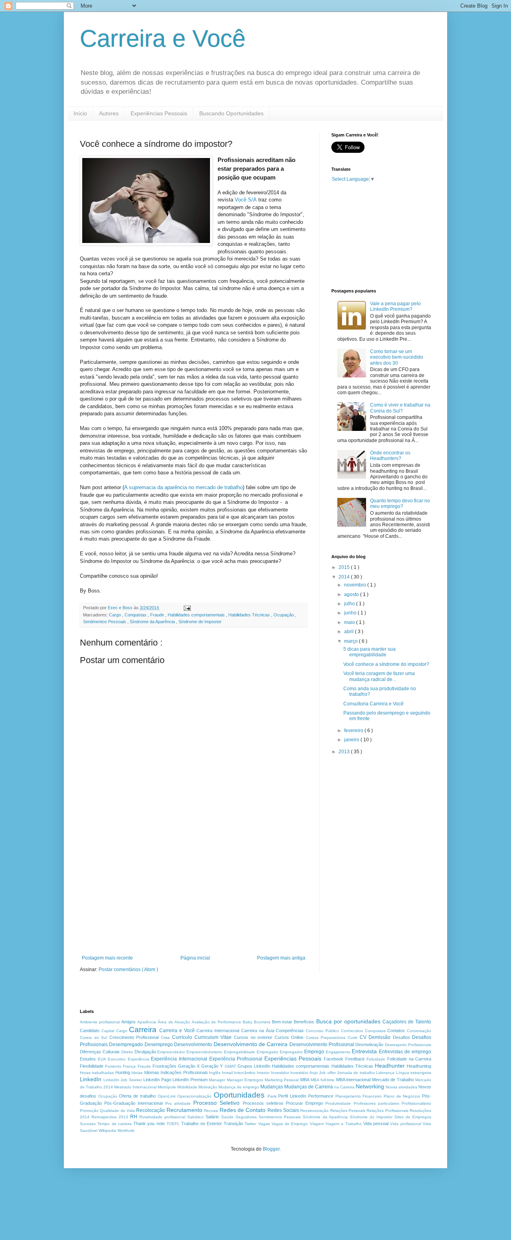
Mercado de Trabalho (393, 1079)
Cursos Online (289, 1037)
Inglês (214, 1072)
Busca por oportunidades (348, 1021)
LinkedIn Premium (190, 1079)
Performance (320, 1096)
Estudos (88, 1058)
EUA (102, 1059)
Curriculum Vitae (213, 1037)
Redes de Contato (243, 1110)
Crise (165, 1037)
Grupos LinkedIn (254, 1066)
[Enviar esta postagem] (187, 607)
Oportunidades (239, 1095)
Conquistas (136, 614)
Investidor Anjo (303, 1072)
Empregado (267, 1052)
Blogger (271, 1149)
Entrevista (364, 1051)
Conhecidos (352, 1031)
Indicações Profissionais (184, 1072)
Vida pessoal (375, 1123)
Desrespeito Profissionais (408, 1045)
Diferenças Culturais (100, 1051)
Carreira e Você (163, 38)
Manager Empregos (245, 1080)
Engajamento (338, 1052)
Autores (109, 113)
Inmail (227, 1072)
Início (80, 113)
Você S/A (246, 200)
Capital (107, 1031)
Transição (233, 1123)
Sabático (195, 1117)
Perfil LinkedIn (292, 1096)
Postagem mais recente (107, 958)
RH (133, 1117)
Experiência (138, 1059)
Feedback (355, 1058)
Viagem (317, 1124)
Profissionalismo (416, 1103)
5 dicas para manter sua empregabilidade (369, 652)
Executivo (117, 1059)
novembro (355, 585)
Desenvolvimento (193, 1044)
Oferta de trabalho (137, 1096)
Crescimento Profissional (134, 1037)
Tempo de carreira (114, 1124)
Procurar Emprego (304, 1103)
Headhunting (419, 1066)
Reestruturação (314, 1110)
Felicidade (375, 1059)
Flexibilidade (91, 1066)
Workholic (126, 1130)
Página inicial (195, 958)
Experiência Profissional (236, 1059)
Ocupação (284, 614)
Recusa (211, 1110)
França (129, 1066)
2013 (345, 751)
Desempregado (126, 1044)
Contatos (396, 1030)
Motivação (207, 1087)
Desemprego (159, 1044)
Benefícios (304, 1021)
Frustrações (164, 1066)
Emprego (314, 1051)
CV (363, 1037)
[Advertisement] (194, 895)
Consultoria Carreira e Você (373, 704)
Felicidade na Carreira (409, 1058)
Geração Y (212, 1066)
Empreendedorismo (204, 1052)
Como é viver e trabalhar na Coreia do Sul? (400, 407)
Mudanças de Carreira (308, 1087)
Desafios (401, 1037)
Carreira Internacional (217, 1030)
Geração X (189, 1066)
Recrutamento (184, 1110)
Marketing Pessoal (282, 1080)
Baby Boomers (256, 1022)
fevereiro (354, 730)
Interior (263, 1072)
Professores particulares (376, 1103)
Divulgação (145, 1051)
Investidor (280, 1072)
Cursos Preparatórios (326, 1037)
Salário (212, 1116)
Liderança (385, 1072)
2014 (345, 577)
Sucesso (88, 1124)
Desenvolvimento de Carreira (251, 1044)
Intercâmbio (245, 1072)
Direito (127, 1052)
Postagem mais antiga (281, 958)
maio (350, 622)
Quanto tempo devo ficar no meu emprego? (400, 503)
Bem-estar (282, 1021)
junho (351, 613)
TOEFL (173, 1124)
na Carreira (344, 1087)
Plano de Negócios (402, 1096)
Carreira (142, 1029)
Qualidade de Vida (117, 1110)
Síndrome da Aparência (153, 621)
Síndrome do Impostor (200, 621)
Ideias (137, 1072)
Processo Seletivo (216, 1103)
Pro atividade (178, 1103)
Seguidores (246, 1117)
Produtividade (338, 1103)
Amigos (128, 1021)
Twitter (250, 1124)
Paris (272, 1096)
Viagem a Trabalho (343, 1124)
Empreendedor (171, 1052)
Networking (370, 1086)
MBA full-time (323, 1080)
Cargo (115, 614)
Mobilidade (187, 1087)
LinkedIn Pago (157, 1079)
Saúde (227, 1117)
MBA (304, 1079)
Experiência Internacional (179, 1059)
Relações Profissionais (387, 1110)
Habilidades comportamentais (197, 614)
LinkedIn (90, 1079)
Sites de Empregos (412, 1117)
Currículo (182, 1037)
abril (349, 631)
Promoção (89, 1110)
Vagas (264, 1124)
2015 (345, 567)
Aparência (146, 1022)
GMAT (230, 1066)
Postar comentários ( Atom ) (128, 969)
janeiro (352, 739)
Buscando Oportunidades (231, 113)
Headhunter (390, 1065)
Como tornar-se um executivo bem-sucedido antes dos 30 (396, 357)
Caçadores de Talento (406, 1022)
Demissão (379, 1037)
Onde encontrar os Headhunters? (390, 455)
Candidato (89, 1030)
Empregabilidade (239, 1052)
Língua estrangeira (413, 1072)
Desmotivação (369, 1044)
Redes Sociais (283, 1110)
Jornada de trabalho (356, 1072)
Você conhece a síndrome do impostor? (386, 664)
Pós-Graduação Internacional (133, 1103)
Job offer (327, 1072)
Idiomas (151, 1072)
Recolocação (150, 1110)
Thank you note (149, 1123)
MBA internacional (353, 1079)
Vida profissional (405, 1124)
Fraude (157, 614)
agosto (352, 594)
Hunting (122, 1072)
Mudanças (271, 1087)
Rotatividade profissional (162, 1117)
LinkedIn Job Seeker (122, 1080)
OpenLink (167, 1096)
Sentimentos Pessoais (105, 621)
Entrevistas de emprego (405, 1051)
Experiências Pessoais (159, 113)
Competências (290, 1030)
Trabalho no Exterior (201, 1123)
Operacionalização (194, 1096)
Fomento (113, 1066)
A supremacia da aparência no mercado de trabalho (183, 487)
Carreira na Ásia (257, 1030)
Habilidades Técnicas (249, 614)
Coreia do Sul (93, 1037)
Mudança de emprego (238, 1087)
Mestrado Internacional (135, 1087)
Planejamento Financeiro (358, 1096)
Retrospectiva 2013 (109, 1117)
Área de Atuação (174, 1022)
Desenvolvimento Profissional (321, 1044)
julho (350, 603)
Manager (217, 1080)
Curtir (352, 1037)
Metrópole (167, 1087)
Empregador (291, 1052)
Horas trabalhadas (97, 1072)
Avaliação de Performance (216, 1022)
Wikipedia (107, 1130)
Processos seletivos (263, 1103)
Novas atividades (401, 1087)
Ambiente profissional (100, 1022)
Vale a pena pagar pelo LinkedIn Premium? (395, 306)
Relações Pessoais (347, 1110)
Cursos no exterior (253, 1037)
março (351, 641)
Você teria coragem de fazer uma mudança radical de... (379, 676)
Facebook (333, 1058)
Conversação (419, 1031)
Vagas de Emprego (289, 1124)
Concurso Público (322, 1031)
